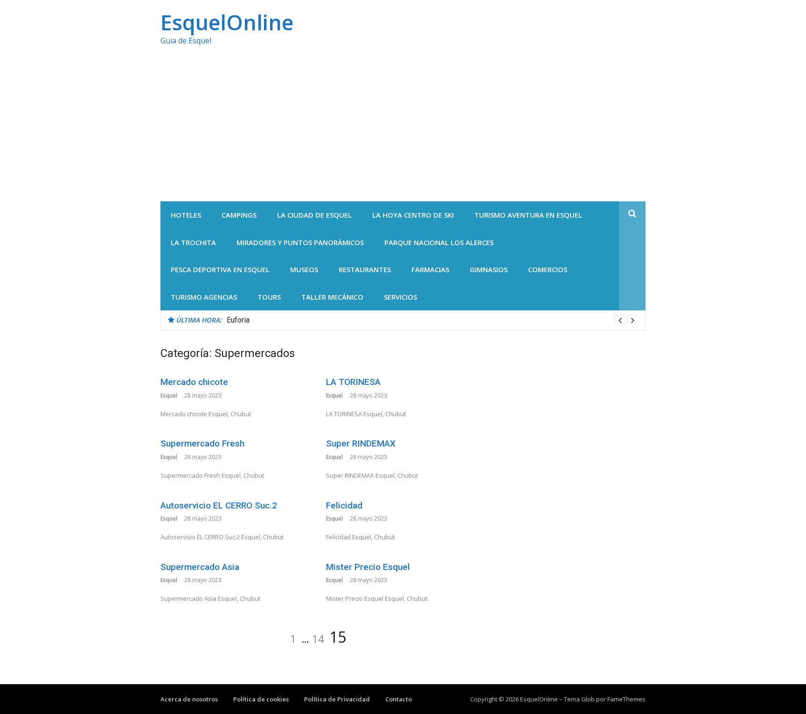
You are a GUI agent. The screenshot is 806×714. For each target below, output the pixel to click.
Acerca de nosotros (189, 699)
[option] (432, 320)
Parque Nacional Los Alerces (438, 242)
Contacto (398, 699)
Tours (269, 297)
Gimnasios (488, 269)
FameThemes (626, 699)
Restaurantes (365, 269)
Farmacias (430, 269)
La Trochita (193, 242)
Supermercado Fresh (202, 443)
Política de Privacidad (337, 699)
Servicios (400, 297)
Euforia (238, 320)
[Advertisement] (403, 131)
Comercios (547, 269)
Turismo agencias (204, 297)
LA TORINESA (353, 382)
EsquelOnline (226, 22)
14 (318, 638)
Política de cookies (261, 699)
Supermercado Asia (199, 567)
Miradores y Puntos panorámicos (300, 242)
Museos (304, 269)
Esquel (168, 395)
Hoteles (186, 215)
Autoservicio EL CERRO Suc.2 (218, 505)
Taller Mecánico (332, 297)
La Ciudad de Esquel (314, 215)
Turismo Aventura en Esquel (528, 215)
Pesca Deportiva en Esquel (220, 269)
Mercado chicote (194, 382)
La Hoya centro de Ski (413, 215)
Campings (239, 215)
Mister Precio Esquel (368, 567)
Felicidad (344, 505)
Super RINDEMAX (361, 443)
